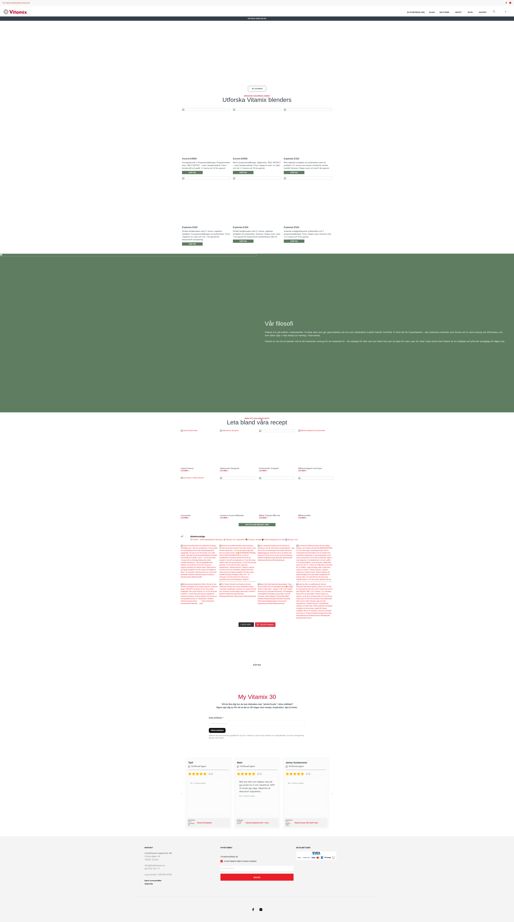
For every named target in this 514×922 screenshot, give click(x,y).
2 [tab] (243, 833)
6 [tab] (259, 833)
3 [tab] (247, 833)
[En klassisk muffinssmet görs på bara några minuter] (314, 563)
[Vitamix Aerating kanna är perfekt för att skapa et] (199, 563)
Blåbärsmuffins (304, 515)
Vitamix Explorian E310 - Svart (257, 823)
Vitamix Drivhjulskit (204, 823)
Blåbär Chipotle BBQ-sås (269, 515)
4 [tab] (251, 833)
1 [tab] (239, 833)
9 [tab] (271, 833)
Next (332, 793)
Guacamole (185, 515)
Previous (182, 793)
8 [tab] (267, 833)
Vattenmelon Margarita (229, 468)
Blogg (432, 12)
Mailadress (216, 718)
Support (483, 12)
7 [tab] (263, 833)
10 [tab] (275, 833)
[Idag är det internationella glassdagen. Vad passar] (276, 601)
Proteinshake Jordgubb (269, 468)
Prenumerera (217, 730)
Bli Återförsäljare (416, 12)
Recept (458, 12)
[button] (494, 12)
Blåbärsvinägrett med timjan (310, 468)
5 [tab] (255, 833)
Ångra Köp (149, 884)
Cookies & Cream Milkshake (232, 515)
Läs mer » (185, 471)
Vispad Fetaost (187, 468)
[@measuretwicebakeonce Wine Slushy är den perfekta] (199, 601)
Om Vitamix (444, 12)
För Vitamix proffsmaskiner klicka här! (16, 3)
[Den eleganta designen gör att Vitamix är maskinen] (276, 563)
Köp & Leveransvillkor (153, 881)
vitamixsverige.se (229, 857)
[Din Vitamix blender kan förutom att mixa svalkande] (237, 601)
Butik (470, 12)
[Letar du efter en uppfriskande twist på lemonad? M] (314, 601)
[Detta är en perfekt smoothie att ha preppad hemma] (237, 563)
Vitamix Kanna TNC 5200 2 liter (306, 823)
